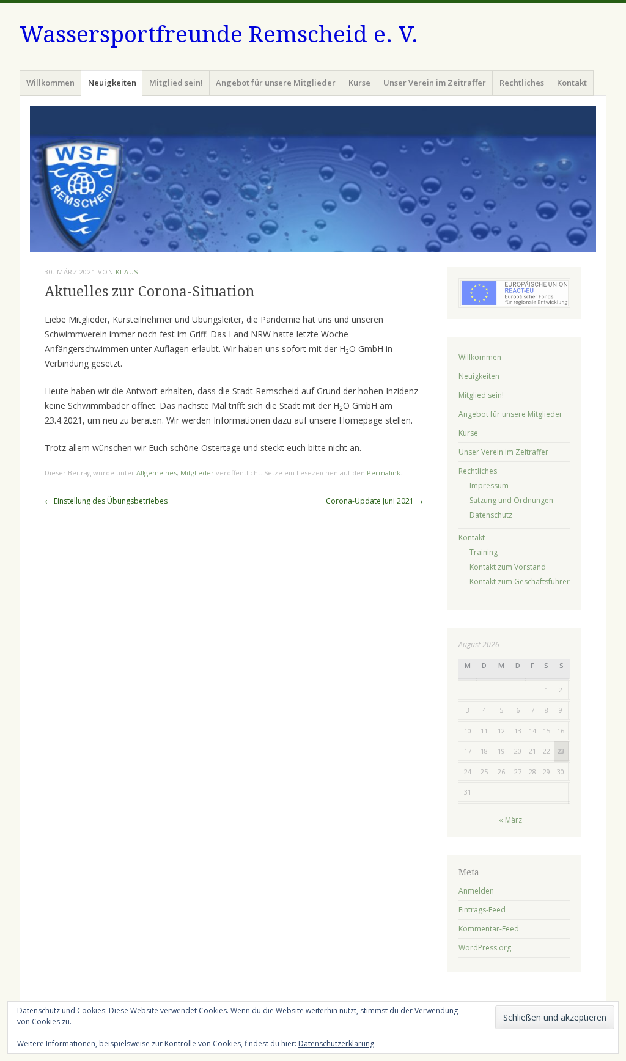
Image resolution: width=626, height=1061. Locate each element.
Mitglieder (197, 472)
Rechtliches (521, 82)
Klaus (127, 271)
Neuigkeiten (112, 82)
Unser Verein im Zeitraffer (434, 82)
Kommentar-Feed (488, 928)
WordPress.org (484, 947)
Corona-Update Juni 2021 (374, 501)
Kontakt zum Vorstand (508, 567)
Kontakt (572, 82)
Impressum (489, 485)
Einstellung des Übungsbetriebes (106, 501)
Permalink (383, 472)
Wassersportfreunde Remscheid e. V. (219, 34)
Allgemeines (156, 472)
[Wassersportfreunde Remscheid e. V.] (313, 179)
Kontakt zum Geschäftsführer (520, 581)
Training (484, 552)
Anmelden (476, 891)
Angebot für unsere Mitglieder (276, 82)
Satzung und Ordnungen (511, 500)
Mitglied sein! (176, 82)
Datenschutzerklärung (336, 1043)
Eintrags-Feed (482, 910)
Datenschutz (491, 515)
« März (510, 820)
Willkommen (50, 82)
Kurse (359, 82)
